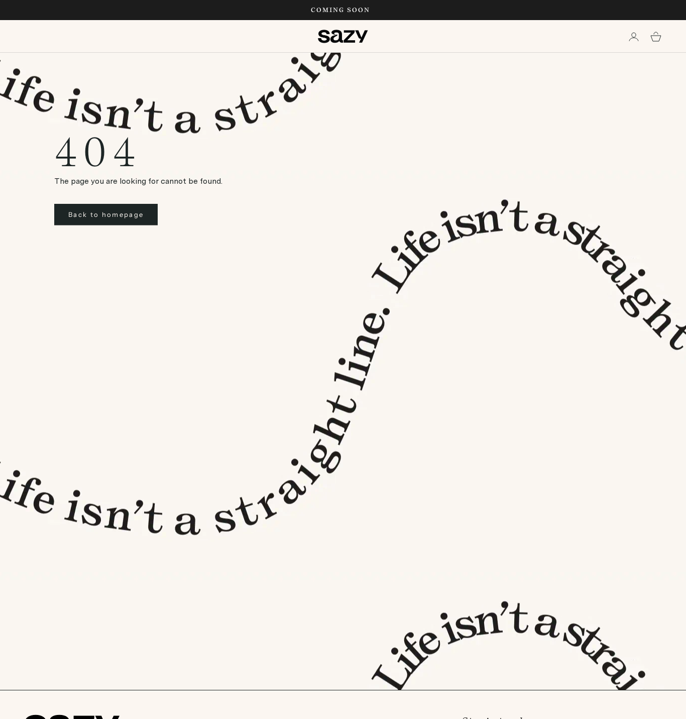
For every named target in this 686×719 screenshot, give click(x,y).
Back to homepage (106, 214)
